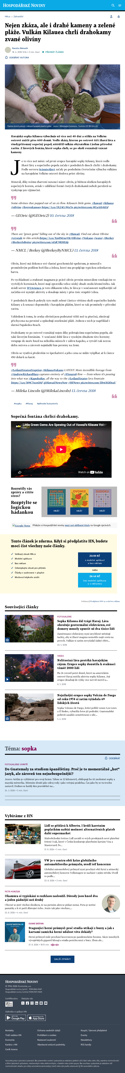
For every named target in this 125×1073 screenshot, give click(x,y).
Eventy (84, 1035)
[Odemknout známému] (118, 16)
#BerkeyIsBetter (21, 242)
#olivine (16, 207)
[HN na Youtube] (45, 1003)
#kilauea (108, 203)
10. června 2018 (62, 215)
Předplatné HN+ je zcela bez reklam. (105, 601)
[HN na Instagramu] (32, 1003)
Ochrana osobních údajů (48, 1031)
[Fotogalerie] (7, 640)
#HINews (74, 382)
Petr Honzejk (12, 891)
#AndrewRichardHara (24, 374)
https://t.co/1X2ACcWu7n (57, 207)
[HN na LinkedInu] (36, 1003)
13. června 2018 (86, 250)
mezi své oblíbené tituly (77, 525)
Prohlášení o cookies (46, 1035)
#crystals (16, 238)
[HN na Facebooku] (27, 1003)
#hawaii (97, 203)
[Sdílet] (111, 16)
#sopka (17, 403)
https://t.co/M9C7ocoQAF (27, 382)
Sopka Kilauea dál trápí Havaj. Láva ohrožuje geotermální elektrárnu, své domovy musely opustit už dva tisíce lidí (86, 625)
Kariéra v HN (11, 1045)
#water (98, 238)
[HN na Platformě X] (22, 1003)
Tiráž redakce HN (13, 1035)
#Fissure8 (70, 374)
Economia (9, 1040)
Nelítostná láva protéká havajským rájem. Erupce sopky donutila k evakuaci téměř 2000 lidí (86, 664)
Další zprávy (62, 959)
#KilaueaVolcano (52, 370)
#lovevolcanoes (31, 207)
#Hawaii (74, 234)
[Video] (7, 679)
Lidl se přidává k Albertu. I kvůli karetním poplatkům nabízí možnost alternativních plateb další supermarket (79, 830)
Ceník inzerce (11, 1049)
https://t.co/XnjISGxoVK (55, 238)
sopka (29, 748)
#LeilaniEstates (77, 378)
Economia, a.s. (24, 986)
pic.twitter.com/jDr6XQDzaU (98, 382)
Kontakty (9, 1031)
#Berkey (108, 238)
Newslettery (86, 1040)
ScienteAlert (47, 169)
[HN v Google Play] (15, 1018)
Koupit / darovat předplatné (94, 1031)
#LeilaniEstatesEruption (26, 370)
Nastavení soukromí (46, 1040)
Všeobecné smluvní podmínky (51, 1045)
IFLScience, (34, 288)
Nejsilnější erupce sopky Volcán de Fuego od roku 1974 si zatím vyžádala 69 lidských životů (86, 699)
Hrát (57, 510)
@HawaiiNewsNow (55, 382)
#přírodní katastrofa (47, 403)
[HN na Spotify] (41, 1003)
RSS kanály (86, 1045)
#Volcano (87, 238)
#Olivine (75, 238)
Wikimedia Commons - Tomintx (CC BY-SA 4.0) (79, 126)
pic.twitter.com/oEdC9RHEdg (50, 242)
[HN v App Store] (36, 1018)
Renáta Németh (20, 48)
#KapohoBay (37, 378)
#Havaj (29, 403)
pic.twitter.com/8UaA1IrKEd (91, 207)
